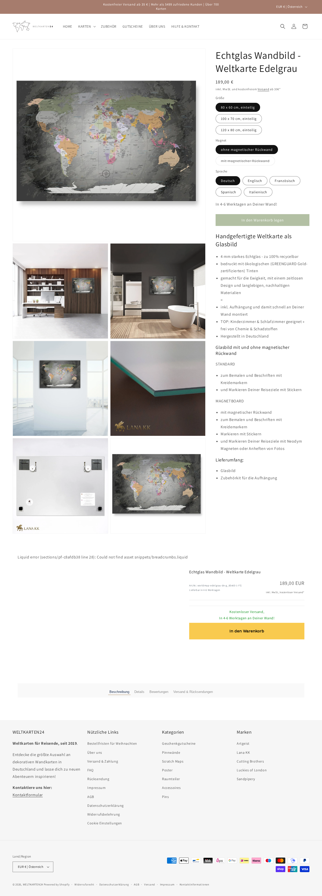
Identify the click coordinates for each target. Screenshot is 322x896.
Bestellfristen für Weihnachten (112, 743)
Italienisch (258, 192)
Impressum (96, 787)
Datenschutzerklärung (105, 805)
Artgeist (243, 743)
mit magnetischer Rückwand (248, 162)
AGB (90, 796)
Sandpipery (246, 779)
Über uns (94, 752)
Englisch (255, 180)
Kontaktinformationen (194, 884)
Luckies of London (252, 770)
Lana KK (243, 752)
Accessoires (171, 787)
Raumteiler (171, 779)
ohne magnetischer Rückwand (247, 150)
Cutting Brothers (250, 761)
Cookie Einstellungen (104, 823)
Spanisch (228, 192)
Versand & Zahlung (102, 761)
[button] (86, 26)
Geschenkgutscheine (179, 743)
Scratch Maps (172, 761)
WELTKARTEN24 (33, 884)
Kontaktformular (28, 794)
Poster (167, 770)
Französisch (285, 180)
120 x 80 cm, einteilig (239, 130)
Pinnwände (171, 752)
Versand (263, 89)
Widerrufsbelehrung (103, 814)
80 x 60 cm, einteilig (238, 107)
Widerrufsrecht (84, 884)
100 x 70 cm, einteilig (239, 118)
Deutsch (228, 180)
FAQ (90, 770)
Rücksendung (98, 779)
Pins (165, 796)
